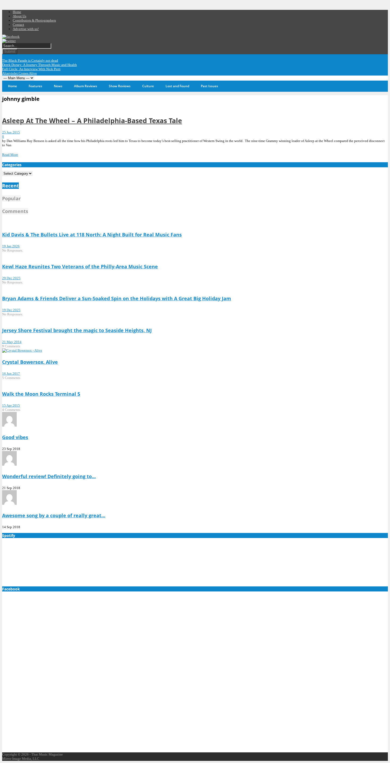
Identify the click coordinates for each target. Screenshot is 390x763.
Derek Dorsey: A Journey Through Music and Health (39, 65)
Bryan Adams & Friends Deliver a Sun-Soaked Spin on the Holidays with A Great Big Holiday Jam (116, 298)
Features (35, 86)
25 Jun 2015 (11, 132)
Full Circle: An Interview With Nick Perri (31, 69)
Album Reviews (85, 86)
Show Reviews (120, 86)
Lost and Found (177, 86)
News (58, 86)
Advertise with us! (26, 29)
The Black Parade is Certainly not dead (30, 60)
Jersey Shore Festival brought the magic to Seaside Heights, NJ (77, 330)
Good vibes (15, 437)
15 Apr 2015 (11, 405)
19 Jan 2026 (11, 246)
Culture (148, 86)
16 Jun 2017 (11, 374)
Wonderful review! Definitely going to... (49, 476)
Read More (10, 155)
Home (17, 12)
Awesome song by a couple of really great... (53, 515)
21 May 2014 (11, 342)
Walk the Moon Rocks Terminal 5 (41, 394)
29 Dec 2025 (11, 278)
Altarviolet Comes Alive (19, 73)
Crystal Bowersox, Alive (30, 362)
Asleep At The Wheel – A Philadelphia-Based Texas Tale (92, 120)
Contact (18, 25)
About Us (19, 16)
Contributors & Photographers (34, 20)
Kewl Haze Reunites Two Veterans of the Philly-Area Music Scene (80, 266)
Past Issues (209, 86)
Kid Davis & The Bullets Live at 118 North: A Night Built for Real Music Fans (92, 234)
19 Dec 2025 (11, 310)
